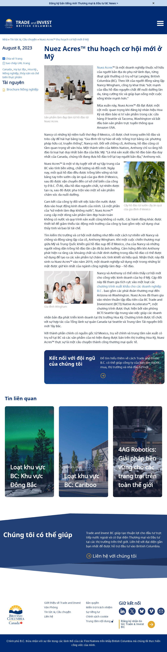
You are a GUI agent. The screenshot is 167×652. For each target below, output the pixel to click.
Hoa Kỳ (32, 69)
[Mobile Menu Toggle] (160, 23)
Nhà (5, 39)
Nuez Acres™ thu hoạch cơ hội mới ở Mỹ (64, 39)
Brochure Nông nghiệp (22, 89)
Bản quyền (92, 603)
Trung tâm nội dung (98, 621)
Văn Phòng (51, 607)
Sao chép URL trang (18, 63)
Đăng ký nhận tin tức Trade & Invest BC (132, 624)
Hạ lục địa (20, 69)
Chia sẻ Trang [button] (14, 58)
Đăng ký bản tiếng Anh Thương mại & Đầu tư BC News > (83, 3)
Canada (7, 69)
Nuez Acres (105, 67)
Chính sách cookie (97, 616)
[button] (113, 556)
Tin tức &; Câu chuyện (23, 39)
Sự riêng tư (93, 612)
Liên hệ (48, 616)
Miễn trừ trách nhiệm (99, 607)
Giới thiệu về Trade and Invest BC (62, 604)
